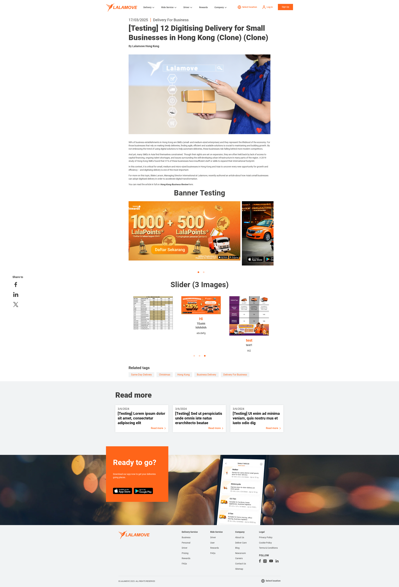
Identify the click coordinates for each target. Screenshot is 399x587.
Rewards (203, 7)
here (191, 184)
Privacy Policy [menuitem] (265, 537)
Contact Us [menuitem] (240, 563)
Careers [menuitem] (239, 558)
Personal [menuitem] (186, 542)
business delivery (206, 374)
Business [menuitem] (186, 537)
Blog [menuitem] (237, 548)
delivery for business (235, 374)
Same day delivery (141, 374)
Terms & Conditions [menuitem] (268, 548)
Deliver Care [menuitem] (241, 542)
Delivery (147, 7)
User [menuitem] (212, 542)
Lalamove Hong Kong (145, 46)
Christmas (164, 374)
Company (219, 7)
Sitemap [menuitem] (239, 569)
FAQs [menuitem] (184, 563)
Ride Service (167, 7)
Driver (186, 7)
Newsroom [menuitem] (240, 553)
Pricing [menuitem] (185, 553)
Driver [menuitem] (184, 548)
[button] (198, 272)
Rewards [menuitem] (186, 558)
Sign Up (285, 7)
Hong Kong (183, 374)
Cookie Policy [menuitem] (265, 542)
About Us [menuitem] (239, 537)
